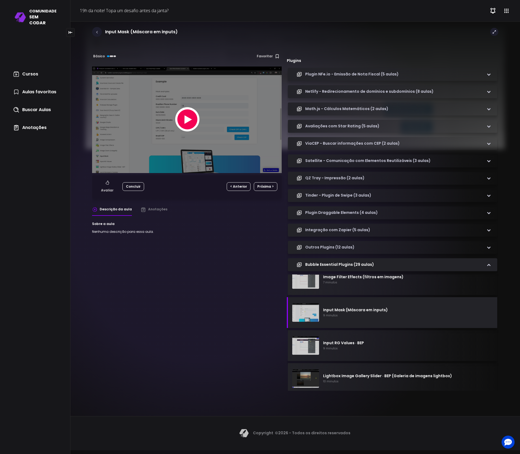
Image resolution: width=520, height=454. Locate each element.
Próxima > (265, 186)
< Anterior (238, 186)
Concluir (133, 186)
